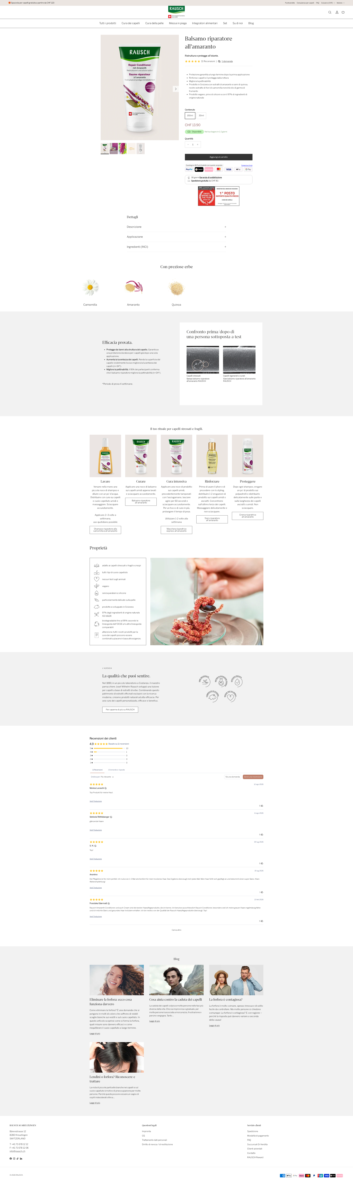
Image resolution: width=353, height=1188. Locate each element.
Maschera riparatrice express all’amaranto (177, 530)
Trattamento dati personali (154, 1140)
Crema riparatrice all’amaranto (247, 516)
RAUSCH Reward (255, 1157)
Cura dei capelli (131, 23)
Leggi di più (95, 1033)
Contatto (251, 1153)
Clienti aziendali (254, 1148)
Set (225, 23)
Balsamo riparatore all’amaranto (141, 501)
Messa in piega (178, 23)
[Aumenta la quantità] (198, 144)
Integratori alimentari (205, 23)
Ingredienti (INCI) (137, 246)
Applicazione (135, 236)
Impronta (146, 1131)
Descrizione (134, 226)
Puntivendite (290, 3)
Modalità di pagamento (258, 1136)
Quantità (189, 138)
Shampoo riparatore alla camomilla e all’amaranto (105, 530)
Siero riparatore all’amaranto (212, 519)
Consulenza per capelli (305, 3)
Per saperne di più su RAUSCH (120, 709)
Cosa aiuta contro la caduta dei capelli (175, 999)
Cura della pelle (154, 23)
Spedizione (252, 1131)
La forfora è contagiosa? (225, 999)
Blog (251, 23)
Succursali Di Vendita (257, 1144)
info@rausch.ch (17, 1151)
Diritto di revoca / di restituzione (157, 1144)
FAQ (317, 3)
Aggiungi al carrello (219, 157)
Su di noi (238, 23)
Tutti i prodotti (107, 23)
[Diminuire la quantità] (187, 144)
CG (143, 1136)
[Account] (336, 12)
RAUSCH (19, 1175)
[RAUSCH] (176, 12)
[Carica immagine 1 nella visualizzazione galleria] (140, 87)
